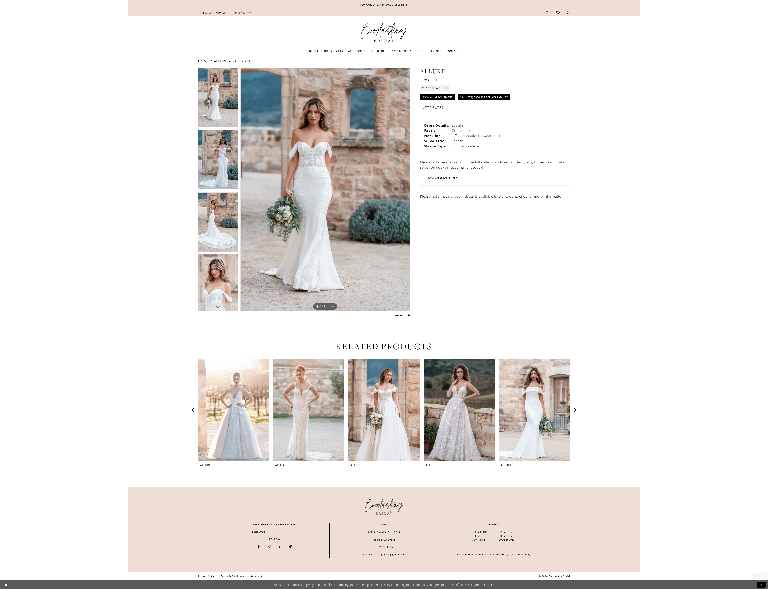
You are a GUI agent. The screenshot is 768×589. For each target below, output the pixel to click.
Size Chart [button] (428, 79)
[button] (568, 12)
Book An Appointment (437, 97)
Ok (761, 585)
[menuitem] (211, 13)
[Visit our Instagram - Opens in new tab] (269, 546)
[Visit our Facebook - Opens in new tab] (259, 546)
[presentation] (233, 410)
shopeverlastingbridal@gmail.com (384, 554)
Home (203, 61)
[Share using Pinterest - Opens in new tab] (409, 315)
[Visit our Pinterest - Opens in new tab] (280, 546)
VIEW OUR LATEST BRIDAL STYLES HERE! (384, 4)
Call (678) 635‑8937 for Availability (484, 97)
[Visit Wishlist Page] (558, 13)
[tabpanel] (218, 99)
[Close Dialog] (5, 584)
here (491, 585)
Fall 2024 (241, 61)
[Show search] (547, 12)
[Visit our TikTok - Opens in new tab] (291, 546)
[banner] (384, 507)
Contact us (518, 196)
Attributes (433, 107)
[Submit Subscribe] (296, 531)
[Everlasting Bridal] (384, 33)
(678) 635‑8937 (384, 547)
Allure (220, 61)
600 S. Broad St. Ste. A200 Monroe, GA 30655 (384, 535)
